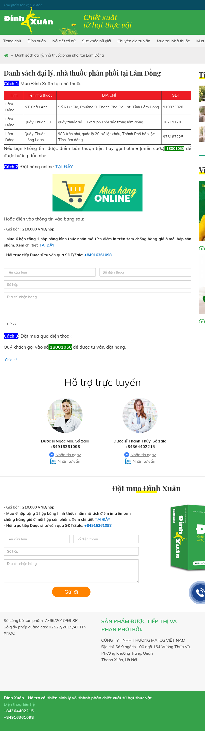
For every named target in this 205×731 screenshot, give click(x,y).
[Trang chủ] (6, 55)
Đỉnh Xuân (69, 20)
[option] (65, 431)
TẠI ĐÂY (64, 166)
